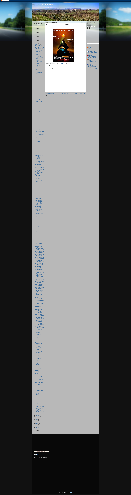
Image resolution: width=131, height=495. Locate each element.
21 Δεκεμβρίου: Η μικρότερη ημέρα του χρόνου (39, 371)
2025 (35, 28)
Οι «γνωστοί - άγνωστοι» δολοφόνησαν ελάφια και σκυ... (39, 151)
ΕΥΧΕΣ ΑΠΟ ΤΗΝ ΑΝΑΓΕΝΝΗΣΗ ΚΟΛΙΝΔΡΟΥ (38, 239)
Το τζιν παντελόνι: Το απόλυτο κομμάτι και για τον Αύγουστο (92, 49)
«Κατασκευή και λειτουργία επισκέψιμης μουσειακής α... (39, 162)
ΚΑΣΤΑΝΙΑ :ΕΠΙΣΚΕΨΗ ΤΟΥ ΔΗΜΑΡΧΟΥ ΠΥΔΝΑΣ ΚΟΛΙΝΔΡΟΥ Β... (39, 390)
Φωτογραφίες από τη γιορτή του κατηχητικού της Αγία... (39, 142)
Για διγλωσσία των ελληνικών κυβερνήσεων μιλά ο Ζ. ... (39, 312)
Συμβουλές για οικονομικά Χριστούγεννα (39, 398)
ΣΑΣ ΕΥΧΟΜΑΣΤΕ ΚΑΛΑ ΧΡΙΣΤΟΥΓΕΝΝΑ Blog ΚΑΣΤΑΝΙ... (39, 264)
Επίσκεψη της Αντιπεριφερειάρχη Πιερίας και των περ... (39, 60)
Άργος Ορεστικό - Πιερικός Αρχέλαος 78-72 (39, 349)
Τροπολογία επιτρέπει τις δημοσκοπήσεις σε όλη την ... (39, 401)
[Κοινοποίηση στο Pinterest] (70, 63)
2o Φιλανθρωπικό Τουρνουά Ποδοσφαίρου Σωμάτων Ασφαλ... (39, 411)
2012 (35, 430)
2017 (35, 39)
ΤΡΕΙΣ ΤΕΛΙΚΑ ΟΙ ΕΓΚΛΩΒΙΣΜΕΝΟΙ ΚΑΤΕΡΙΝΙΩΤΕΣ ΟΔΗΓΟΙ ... (39, 121)
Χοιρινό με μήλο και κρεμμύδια (38, 99)
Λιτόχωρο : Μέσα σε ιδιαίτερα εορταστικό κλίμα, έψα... (38, 244)
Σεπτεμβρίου (37, 416)
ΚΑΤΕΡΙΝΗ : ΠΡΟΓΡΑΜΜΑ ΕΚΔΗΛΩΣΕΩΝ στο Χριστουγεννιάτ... (39, 380)
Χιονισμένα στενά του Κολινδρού (38, 63)
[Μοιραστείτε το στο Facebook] (69, 63)
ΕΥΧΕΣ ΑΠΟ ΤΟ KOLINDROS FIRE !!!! (39, 241)
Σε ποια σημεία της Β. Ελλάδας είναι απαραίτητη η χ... (38, 80)
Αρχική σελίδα (65, 93)
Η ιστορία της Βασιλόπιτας (39, 74)
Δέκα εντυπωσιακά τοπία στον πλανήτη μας (39, 183)
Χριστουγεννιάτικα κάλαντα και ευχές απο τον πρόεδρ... (39, 255)
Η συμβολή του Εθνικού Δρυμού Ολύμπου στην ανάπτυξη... (39, 291)
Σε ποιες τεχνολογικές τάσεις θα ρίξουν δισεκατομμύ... (38, 394)
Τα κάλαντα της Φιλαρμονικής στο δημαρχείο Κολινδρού (39, 236)
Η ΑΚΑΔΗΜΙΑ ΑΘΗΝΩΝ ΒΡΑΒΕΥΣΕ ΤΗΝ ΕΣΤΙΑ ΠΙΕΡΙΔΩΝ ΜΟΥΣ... (39, 249)
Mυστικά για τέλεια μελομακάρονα (38, 332)
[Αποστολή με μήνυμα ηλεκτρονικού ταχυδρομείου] (66, 63)
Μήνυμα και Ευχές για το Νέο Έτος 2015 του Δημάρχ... (39, 65)
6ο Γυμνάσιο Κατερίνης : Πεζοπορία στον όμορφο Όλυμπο (39, 324)
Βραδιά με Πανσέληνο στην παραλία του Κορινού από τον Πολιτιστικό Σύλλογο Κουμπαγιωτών (92, 62)
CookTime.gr (43, 451)
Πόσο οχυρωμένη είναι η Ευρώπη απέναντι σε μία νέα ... (39, 318)
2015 (35, 41)
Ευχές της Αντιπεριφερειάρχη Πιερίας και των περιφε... (39, 94)
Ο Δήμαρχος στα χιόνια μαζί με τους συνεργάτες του (39, 89)
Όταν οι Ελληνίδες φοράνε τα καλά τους (39, 168)
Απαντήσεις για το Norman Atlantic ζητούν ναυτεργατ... (39, 132)
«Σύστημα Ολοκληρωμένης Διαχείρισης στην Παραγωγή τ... (39, 282)
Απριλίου (37, 423)
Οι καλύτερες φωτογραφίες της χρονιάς (39, 170)
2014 (35, 43)
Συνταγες (38, 451)
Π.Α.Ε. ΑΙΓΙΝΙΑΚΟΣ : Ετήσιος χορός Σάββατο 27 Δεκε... (39, 186)
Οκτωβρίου (37, 415)
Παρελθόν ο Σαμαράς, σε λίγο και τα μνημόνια (39, 127)
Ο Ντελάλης (90, 55)
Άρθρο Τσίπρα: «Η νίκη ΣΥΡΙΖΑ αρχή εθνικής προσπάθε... (39, 172)
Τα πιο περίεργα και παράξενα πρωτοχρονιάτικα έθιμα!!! (38, 72)
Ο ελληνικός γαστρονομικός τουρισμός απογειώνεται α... (39, 272)
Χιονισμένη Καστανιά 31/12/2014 (38, 46)
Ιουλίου (36, 419)
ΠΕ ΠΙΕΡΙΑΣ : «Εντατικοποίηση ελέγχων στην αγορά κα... (39, 294)
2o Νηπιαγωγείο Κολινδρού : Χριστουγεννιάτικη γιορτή (39, 288)
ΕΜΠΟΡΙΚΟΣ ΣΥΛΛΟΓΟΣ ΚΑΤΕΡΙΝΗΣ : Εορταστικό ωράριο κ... (39, 204)
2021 (35, 33)
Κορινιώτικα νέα (91, 59)
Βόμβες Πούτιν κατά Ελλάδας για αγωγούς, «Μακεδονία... (39, 404)
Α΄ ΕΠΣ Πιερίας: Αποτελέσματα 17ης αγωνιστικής (38, 148)
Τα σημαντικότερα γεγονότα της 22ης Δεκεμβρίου (38, 343)
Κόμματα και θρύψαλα (38, 269)
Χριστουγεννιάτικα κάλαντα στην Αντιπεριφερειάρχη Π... (39, 258)
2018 (35, 37)
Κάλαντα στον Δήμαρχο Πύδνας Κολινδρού (39, 229)
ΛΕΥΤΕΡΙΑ (90, 47)
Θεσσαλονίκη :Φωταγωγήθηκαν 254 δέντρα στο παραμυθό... (39, 374)
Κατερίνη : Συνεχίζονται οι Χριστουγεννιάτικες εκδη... (39, 285)
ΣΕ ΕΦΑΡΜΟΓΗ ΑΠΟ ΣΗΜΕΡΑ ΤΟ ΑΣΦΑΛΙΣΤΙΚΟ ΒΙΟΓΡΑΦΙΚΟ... (38, 102)
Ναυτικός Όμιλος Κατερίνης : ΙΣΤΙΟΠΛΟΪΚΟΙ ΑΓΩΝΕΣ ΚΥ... (39, 301)
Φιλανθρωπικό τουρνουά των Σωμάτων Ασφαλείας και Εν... (39, 361)
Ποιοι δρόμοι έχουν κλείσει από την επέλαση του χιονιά (39, 115)
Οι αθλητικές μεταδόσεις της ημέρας (39, 129)
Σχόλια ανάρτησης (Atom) (55, 95)
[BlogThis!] (67, 63)
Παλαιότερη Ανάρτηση (80, 93)
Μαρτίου (36, 424)
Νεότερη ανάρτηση (50, 93)
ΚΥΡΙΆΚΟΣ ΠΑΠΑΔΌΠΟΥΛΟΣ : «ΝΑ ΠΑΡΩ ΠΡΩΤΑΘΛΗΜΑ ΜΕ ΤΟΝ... (39, 57)
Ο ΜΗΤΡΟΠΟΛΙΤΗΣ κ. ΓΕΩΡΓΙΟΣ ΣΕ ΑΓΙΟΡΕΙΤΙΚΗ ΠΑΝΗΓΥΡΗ (39, 383)
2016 (35, 40)
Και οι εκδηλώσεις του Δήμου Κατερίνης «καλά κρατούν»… (39, 97)
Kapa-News (90, 64)
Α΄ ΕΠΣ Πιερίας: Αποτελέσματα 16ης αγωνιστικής (38, 352)
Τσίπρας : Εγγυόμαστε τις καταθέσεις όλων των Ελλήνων (39, 106)
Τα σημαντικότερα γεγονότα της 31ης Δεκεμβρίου (38, 86)
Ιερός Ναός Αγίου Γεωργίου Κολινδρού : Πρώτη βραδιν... (39, 68)
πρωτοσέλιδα (91, 43)
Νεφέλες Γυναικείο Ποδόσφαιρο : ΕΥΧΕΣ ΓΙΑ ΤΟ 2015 (39, 51)
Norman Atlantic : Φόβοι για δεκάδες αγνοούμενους (39, 118)
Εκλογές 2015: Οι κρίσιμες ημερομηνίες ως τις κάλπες (39, 54)
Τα (89, 43)
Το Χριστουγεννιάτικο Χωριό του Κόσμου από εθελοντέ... (39, 315)
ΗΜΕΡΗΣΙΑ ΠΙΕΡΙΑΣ (91, 51)
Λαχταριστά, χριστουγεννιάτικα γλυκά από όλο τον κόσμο (39, 279)
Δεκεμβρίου (37, 44)
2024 (35, 29)
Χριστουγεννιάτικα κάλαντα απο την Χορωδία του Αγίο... (39, 252)
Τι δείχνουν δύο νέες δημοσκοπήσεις (38, 175)
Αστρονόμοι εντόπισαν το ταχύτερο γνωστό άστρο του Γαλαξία (92, 57)
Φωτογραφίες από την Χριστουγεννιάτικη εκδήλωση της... (38, 201)
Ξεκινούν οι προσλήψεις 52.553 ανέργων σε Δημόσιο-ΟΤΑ (39, 329)
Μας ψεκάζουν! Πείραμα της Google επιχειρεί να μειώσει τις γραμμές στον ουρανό (92, 66)
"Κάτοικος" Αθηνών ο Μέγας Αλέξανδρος (38, 199)
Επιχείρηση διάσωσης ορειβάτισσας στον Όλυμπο (38, 364)
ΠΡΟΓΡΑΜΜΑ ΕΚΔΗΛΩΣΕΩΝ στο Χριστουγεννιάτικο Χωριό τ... (39, 138)
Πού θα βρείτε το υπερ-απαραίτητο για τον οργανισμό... (39, 145)
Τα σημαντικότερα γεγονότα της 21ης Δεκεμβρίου (38, 387)
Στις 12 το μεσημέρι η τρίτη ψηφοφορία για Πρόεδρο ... (39, 135)
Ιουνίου (36, 420)
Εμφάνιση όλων (95, 68)
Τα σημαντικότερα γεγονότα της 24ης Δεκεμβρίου (38, 267)
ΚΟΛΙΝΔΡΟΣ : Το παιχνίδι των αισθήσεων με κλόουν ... (39, 337)
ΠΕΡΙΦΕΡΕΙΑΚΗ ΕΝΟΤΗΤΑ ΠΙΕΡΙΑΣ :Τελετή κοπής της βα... (39, 125)
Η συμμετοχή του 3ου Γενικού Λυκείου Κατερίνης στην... (38, 358)
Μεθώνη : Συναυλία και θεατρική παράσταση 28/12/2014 (39, 177)
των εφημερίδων (95, 43)
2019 (35, 36)
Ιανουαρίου (37, 427)
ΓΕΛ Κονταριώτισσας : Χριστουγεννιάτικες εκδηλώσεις (38, 321)
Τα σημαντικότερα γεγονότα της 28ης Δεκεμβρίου (38, 165)
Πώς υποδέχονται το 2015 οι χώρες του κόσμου (39, 48)
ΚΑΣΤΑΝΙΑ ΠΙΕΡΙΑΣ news (42, 5)
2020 (35, 35)
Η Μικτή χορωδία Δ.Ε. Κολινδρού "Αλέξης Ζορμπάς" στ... (38, 355)
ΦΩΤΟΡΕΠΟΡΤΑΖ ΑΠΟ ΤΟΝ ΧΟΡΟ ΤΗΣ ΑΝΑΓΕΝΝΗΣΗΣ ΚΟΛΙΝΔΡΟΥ (39, 210)
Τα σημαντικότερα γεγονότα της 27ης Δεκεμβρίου (38, 207)
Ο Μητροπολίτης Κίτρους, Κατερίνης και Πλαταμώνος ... (39, 214)
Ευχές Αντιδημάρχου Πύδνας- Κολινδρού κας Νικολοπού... (39, 261)
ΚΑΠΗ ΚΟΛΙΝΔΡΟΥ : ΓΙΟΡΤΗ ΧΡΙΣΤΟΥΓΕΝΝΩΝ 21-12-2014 (39, 276)
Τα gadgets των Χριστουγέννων (38, 334)
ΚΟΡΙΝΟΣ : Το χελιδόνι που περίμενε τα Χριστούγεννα (39, 377)
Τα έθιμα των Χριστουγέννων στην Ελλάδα (39, 221)
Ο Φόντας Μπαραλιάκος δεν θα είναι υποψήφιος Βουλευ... (39, 109)
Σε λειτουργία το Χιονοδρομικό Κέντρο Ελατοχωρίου (39, 83)
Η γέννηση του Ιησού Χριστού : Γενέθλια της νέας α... (39, 227)
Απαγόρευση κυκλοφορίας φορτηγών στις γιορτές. (39, 406)
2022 (35, 32)
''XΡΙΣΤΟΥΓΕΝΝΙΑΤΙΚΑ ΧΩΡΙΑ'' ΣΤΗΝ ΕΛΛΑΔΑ (39, 196)
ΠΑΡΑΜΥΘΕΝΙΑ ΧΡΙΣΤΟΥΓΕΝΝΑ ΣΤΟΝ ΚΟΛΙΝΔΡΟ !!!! (39, 224)
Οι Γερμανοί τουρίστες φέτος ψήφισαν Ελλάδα (39, 368)
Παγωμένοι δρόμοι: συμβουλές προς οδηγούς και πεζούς (38, 77)
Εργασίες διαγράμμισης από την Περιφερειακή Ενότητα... (39, 112)
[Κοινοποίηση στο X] (68, 63)
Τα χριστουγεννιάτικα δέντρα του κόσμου (38, 247)
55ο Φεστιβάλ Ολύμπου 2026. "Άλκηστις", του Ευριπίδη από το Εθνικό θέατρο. (92, 53)
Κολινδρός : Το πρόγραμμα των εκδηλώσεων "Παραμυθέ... (39, 304)
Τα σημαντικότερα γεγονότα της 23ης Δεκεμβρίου (38, 307)
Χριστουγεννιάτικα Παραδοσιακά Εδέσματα (39, 327)
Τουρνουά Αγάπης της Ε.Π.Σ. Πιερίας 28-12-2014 (39, 180)
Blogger (71, 492)
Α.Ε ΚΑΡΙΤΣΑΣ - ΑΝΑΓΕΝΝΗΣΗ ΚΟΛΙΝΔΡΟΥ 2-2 (38, 346)
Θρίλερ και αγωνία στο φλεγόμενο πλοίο (38, 153)
